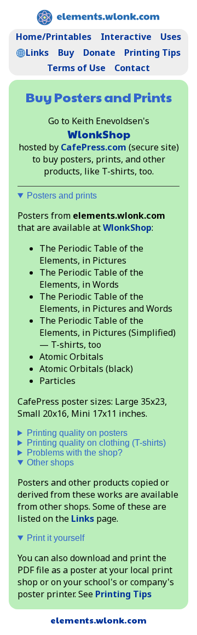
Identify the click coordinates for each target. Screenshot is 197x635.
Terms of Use (76, 68)
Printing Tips (152, 52)
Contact (132, 68)
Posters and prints (62, 195)
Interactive (126, 37)
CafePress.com (93, 147)
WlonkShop (98, 134)
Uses (170, 37)
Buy (66, 52)
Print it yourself (55, 538)
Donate (99, 52)
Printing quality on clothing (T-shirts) (96, 442)
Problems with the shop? (75, 452)
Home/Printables (53, 37)
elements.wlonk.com (98, 620)
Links (37, 52)
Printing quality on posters (77, 433)
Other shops (50, 462)
